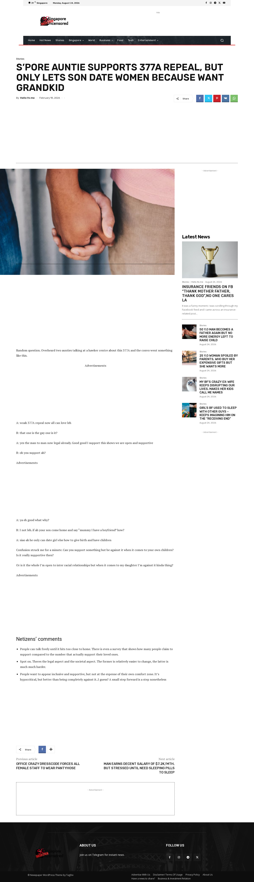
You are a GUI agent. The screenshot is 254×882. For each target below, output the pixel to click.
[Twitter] (219, 3)
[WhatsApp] (234, 98)
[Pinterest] (217, 98)
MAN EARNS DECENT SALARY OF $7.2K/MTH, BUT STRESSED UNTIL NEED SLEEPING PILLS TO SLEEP (139, 768)
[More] (51, 749)
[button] (222, 40)
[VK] (225, 98)
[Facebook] (206, 3)
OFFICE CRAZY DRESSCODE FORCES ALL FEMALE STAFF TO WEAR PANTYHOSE (48, 766)
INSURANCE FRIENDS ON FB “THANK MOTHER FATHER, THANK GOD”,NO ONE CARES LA (208, 293)
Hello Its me (27, 98)
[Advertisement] (157, 22)
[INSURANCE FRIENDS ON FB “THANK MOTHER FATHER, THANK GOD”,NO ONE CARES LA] (210, 259)
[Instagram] (210, 3)
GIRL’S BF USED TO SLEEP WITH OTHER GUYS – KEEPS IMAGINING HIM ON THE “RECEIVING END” (218, 413)
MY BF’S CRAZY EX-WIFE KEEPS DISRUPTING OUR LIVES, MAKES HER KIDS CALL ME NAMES (217, 387)
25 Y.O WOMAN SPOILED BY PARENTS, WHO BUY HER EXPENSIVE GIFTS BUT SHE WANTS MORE (219, 361)
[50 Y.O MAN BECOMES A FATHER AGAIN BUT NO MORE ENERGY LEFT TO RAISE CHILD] (189, 331)
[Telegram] (215, 3)
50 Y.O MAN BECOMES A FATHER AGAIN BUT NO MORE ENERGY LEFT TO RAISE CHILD (216, 335)
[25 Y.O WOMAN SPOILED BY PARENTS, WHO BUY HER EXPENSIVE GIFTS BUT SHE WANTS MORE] (189, 358)
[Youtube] (224, 3)
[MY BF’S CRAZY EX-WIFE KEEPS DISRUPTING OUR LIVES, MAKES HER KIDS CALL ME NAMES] (189, 384)
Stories (20, 59)
